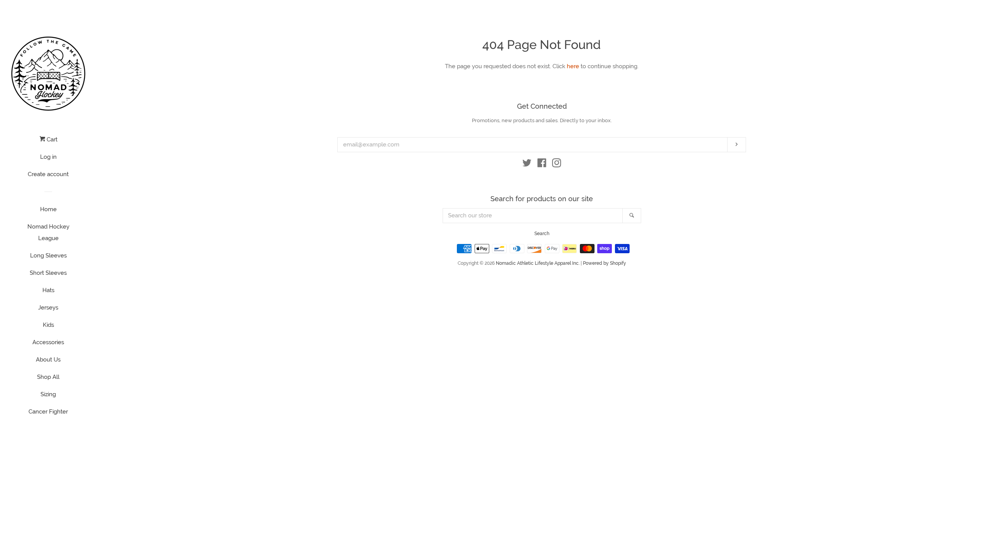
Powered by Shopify (604, 263)
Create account (48, 174)
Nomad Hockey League (48, 232)
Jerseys (48, 307)
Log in (48, 156)
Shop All (48, 376)
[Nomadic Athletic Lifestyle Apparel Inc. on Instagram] (556, 164)
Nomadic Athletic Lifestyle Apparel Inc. (537, 263)
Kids (48, 324)
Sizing (48, 394)
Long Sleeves (48, 255)
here (573, 66)
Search (541, 233)
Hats (48, 290)
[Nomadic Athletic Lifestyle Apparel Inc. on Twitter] (527, 164)
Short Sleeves (48, 272)
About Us (48, 359)
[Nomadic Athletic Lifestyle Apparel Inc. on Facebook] (542, 164)
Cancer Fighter (48, 411)
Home (48, 209)
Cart (51, 139)
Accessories (48, 342)
